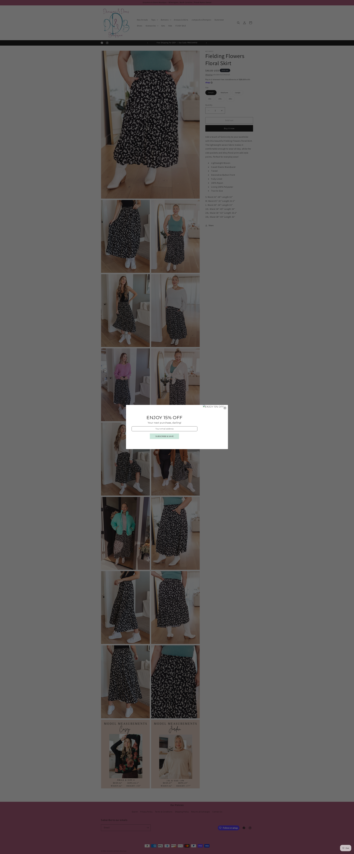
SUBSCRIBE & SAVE (164, 436)
